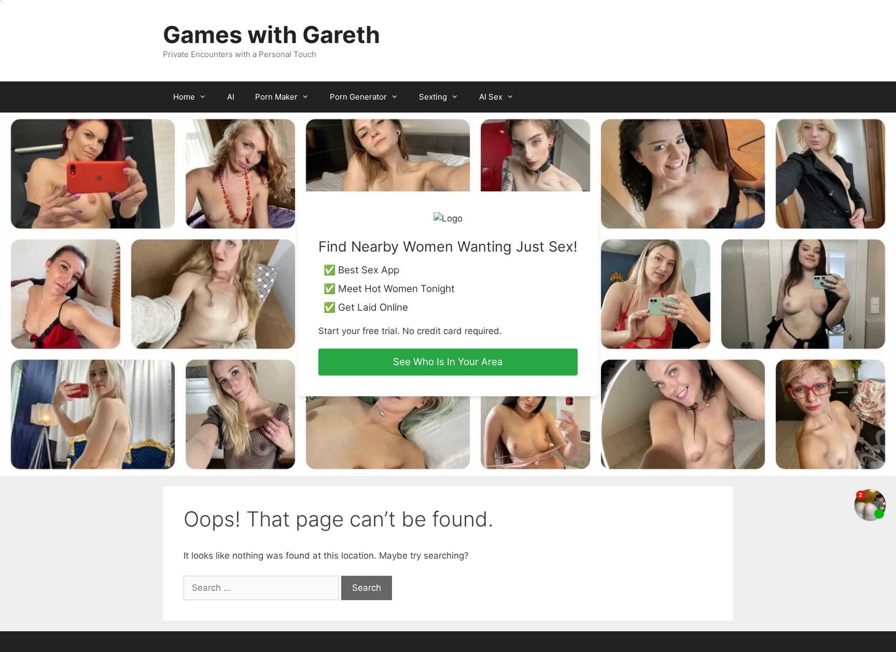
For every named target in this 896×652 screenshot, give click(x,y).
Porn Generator (358, 97)
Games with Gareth (271, 34)
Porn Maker (276, 97)
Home (184, 97)
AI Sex (490, 97)
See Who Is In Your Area (448, 362)
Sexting (433, 97)
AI (230, 97)
